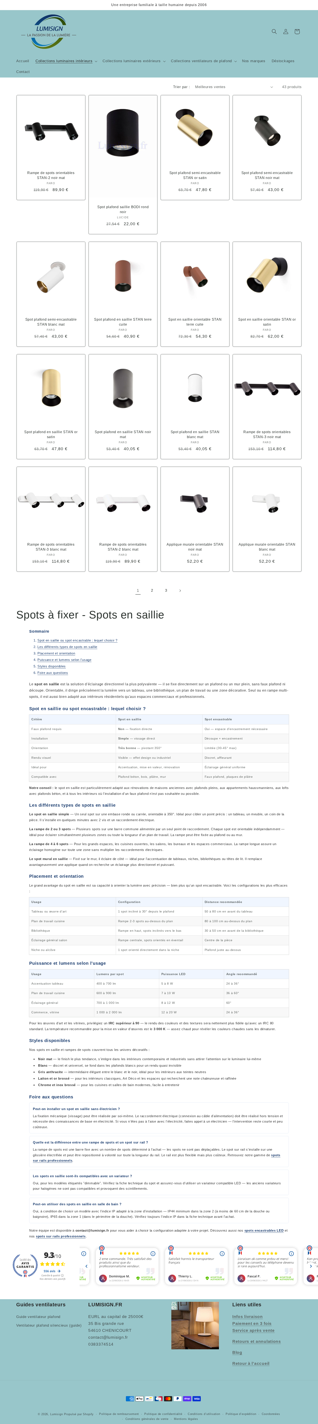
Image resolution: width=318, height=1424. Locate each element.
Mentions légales (186, 1418)
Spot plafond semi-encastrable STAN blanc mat (51, 322)
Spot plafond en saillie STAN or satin (50, 434)
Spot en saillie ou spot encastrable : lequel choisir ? (77, 640)
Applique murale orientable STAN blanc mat (267, 546)
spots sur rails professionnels (61, 1236)
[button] (66, 61)
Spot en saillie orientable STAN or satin (267, 322)
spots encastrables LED (264, 1230)
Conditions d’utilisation (204, 1413)
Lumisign (56, 1414)
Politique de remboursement (119, 1413)
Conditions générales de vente (147, 1418)
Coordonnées (271, 1413)
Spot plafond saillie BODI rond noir (123, 209)
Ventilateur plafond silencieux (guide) (49, 1325)
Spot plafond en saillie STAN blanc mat (195, 434)
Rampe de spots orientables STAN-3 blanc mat (51, 546)
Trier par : (181, 87)
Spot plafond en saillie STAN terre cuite (123, 322)
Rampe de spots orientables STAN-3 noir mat (267, 434)
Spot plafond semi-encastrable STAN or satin (195, 175)
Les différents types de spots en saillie (67, 647)
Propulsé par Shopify (79, 1414)
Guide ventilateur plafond (38, 1317)
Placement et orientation (56, 653)
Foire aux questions (52, 673)
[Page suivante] (180, 590)
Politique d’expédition (241, 1413)
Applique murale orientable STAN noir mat (195, 546)
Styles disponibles (51, 666)
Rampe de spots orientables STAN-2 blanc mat (123, 546)
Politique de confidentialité (163, 1413)
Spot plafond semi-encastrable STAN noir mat (267, 175)
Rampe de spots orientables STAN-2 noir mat (51, 175)
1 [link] (138, 590)
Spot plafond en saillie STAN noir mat (123, 434)
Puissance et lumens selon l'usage (64, 660)
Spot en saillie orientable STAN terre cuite (195, 322)
